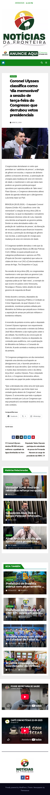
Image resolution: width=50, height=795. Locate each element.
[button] (42, 63)
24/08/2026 (12, 590)
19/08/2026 (12, 643)
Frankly (24, 590)
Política (13, 76)
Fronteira (10, 579)
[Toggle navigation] (46, 63)
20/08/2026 (12, 617)
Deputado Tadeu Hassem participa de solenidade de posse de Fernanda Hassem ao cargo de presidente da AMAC (35, 449)
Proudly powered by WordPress (16, 787)
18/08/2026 (12, 670)
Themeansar (25, 790)
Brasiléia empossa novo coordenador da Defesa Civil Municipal (22, 665)
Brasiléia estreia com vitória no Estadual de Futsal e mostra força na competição (25, 639)
